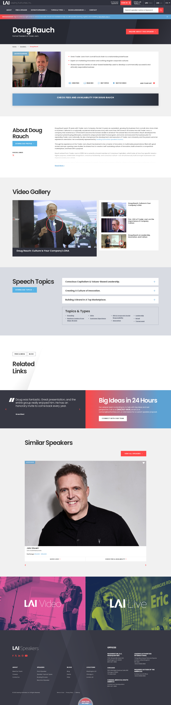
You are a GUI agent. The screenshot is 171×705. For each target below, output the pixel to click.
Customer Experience (98, 319)
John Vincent (32, 548)
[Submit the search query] (160, 10)
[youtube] (26, 656)
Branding (70, 316)
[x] (16, 656)
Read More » (59, 166)
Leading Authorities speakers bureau (109, 139)
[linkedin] (19, 656)
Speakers (23, 46)
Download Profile (23, 144)
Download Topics (23, 290)
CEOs (92, 316)
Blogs (31, 354)
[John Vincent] (85, 503)
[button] (167, 3)
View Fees (75, 83)
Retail (138, 319)
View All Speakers (133, 454)
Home (14, 46)
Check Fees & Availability (115, 559)
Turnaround (140, 321)
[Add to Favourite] (144, 463)
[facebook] (12, 656)
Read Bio (90, 83)
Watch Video (121, 83)
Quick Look (54, 559)
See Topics (105, 83)
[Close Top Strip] (168, 17)
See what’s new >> (104, 17)
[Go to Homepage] (17, 3)
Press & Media (20, 354)
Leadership (140, 316)
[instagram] (22, 656)
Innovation (117, 321)
